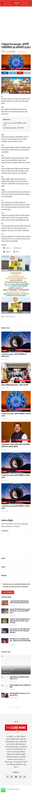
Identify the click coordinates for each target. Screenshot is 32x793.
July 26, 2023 (13, 645)
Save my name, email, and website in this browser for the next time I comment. (16, 585)
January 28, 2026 (22, 52)
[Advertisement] (16, 24)
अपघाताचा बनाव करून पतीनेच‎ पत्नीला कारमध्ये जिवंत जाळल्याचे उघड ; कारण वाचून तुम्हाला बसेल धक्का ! (20, 631)
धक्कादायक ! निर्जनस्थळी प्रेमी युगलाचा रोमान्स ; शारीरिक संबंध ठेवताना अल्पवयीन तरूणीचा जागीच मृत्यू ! (20, 621)
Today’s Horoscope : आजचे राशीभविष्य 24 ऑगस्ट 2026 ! (14, 124)
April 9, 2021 (13, 689)
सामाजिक (4, 350)
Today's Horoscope (10, 316)
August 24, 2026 (5, 359)
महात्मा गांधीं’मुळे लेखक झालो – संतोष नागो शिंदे (13, 128)
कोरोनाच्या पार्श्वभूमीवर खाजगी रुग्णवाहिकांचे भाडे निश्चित (20, 686)
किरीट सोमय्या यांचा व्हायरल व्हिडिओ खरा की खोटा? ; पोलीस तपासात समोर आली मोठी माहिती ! (20, 640)
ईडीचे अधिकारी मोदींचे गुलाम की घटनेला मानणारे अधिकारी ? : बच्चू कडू (14, 669)
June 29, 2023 (13, 635)
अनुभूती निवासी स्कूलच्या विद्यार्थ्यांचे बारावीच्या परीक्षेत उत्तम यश (19, 678)
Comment (5, 531)
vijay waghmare (11, 52)
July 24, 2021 (13, 681)
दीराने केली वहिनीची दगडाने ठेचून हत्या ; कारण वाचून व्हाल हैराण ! (20, 694)
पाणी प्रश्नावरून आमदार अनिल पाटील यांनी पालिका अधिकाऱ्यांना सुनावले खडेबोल (15, 445)
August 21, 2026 (5, 511)
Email (3, 567)
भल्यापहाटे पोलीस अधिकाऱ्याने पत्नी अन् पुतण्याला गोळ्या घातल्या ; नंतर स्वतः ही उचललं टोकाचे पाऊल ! (20, 611)
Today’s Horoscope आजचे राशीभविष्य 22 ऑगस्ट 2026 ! (15, 476)
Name (3, 558)
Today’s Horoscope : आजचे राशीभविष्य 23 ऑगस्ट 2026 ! (16, 414)
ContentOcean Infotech (13, 789)
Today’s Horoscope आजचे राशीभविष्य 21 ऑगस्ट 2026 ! (15, 507)
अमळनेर (4, 441)
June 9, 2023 (13, 605)
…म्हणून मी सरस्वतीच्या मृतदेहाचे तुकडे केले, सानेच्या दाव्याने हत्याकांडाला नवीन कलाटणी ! (19, 602)
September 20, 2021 (14, 697)
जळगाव (4, 381)
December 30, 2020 (7, 672)
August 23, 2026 (5, 388)
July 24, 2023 (13, 615)
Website (4, 575)
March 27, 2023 (13, 625)
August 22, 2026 (5, 449)
